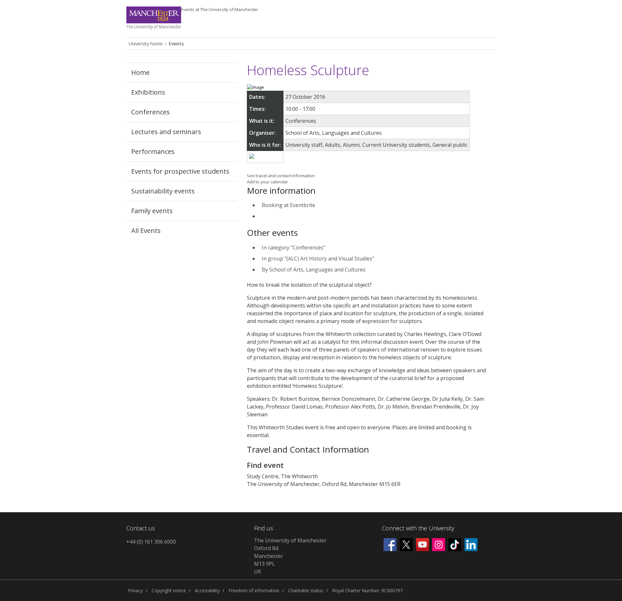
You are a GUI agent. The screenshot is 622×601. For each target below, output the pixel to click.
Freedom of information (253, 590)
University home (146, 43)
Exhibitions (148, 92)
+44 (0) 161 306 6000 (151, 541)
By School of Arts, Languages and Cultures (313, 269)
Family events (152, 210)
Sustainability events (163, 191)
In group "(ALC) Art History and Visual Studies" (318, 258)
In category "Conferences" (293, 247)
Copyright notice (169, 590)
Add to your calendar (267, 182)
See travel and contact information (281, 176)
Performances (153, 151)
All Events (146, 230)
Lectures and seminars (166, 131)
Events (219, 9)
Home (140, 72)
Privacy (135, 590)
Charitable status (305, 590)
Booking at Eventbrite (288, 205)
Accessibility (207, 590)
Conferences (150, 112)
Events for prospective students (180, 171)
